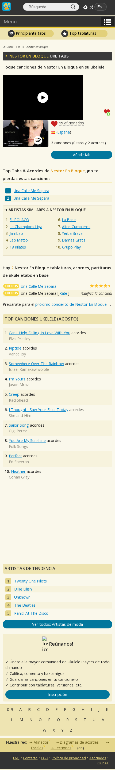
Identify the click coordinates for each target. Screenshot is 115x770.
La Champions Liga (26, 226)
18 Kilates (18, 247)
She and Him (20, 415)
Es (99, 7)
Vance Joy (17, 354)
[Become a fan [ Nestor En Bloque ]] (108, 111)
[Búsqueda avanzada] (85, 7)
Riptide (15, 348)
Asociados (97, 757)
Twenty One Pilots (30, 581)
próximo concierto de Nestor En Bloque (71, 304)
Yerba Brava (72, 233)
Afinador (41, 742)
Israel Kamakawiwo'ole (29, 369)
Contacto (30, 757)
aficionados (71, 122)
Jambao (16, 233)
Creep (14, 394)
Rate (63, 293)
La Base (69, 219)
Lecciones (63, 747)
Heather (18, 471)
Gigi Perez (18, 430)
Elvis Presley (19, 338)
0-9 (10, 709)
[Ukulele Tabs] (6, 6)
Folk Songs (18, 446)
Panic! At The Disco (31, 613)
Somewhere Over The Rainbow (36, 363)
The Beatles (25, 605)
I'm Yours (17, 379)
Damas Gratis (73, 240)
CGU (44, 757)
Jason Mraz (19, 384)
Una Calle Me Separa (31, 190)
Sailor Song (19, 425)
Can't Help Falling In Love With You (39, 332)
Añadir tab (81, 154)
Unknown (22, 597)
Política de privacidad (69, 757)
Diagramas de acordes (79, 742)
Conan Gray (19, 477)
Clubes (103, 763)
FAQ (16, 757)
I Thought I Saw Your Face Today (38, 409)
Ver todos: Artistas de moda (57, 624)
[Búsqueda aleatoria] (91, 7)
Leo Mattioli (19, 240)
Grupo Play (71, 247)
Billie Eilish (23, 589)
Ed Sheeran (19, 461)
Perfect (15, 455)
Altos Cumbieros (76, 226)
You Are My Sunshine (27, 440)
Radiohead (18, 400)
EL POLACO (19, 219)
